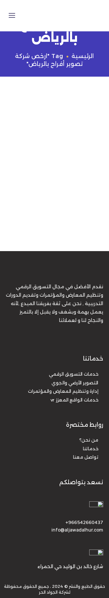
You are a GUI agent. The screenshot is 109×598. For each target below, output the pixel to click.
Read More (17, 226)
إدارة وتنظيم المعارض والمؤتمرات (63, 391)
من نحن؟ (88, 440)
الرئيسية (83, 56)
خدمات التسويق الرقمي (73, 374)
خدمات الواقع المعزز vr (74, 399)
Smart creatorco (53, 117)
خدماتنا (90, 448)
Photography (19, 117)
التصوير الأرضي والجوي (74, 382)
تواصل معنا (85, 457)
